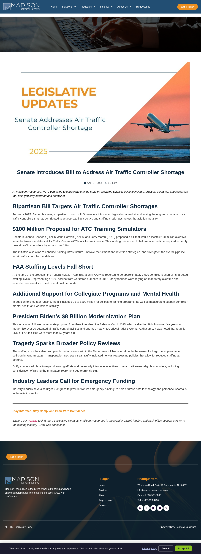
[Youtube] (160, 508)
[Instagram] (140, 508)
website (33, 420)
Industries (86, 6)
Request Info (143, 6)
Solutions (67, 6)
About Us (122, 6)
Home (54, 6)
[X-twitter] (166, 508)
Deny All (165, 548)
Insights (104, 6)
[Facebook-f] (147, 508)
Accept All (183, 548)
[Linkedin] (153, 508)
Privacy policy (149, 548)
